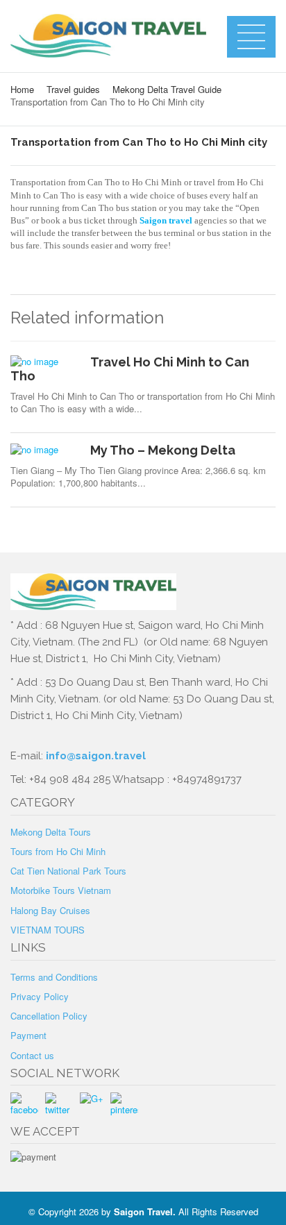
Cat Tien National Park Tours (68, 870)
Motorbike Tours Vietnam (60, 890)
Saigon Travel (143, 1211)
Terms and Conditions (54, 976)
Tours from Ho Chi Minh (58, 851)
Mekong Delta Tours (50, 831)
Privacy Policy (39, 996)
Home (22, 89)
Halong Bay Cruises (50, 910)
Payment (28, 1035)
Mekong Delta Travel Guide (166, 89)
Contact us (32, 1055)
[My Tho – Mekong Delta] (45, 449)
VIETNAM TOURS (47, 929)
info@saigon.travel (94, 756)
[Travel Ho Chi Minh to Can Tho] (45, 361)
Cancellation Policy (48, 1015)
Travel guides (73, 89)
